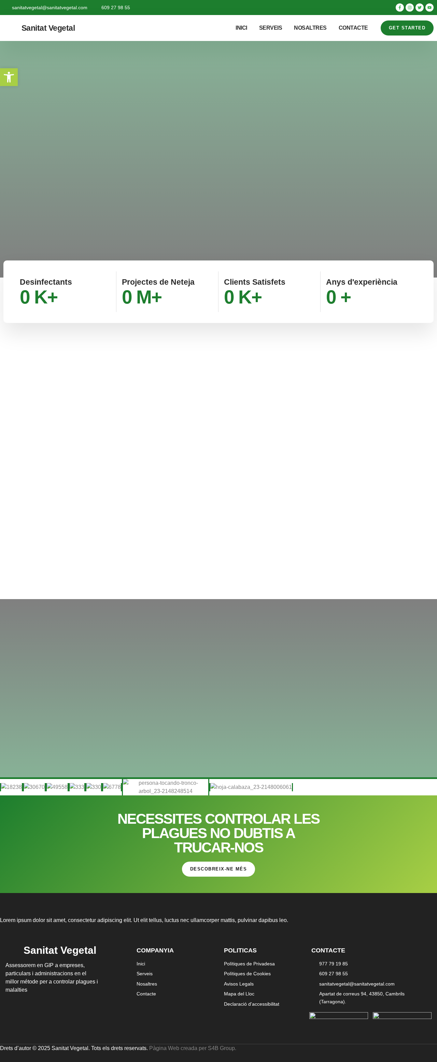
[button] (9, 77)
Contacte (353, 28)
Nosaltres (310, 28)
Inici (241, 28)
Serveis (270, 28)
